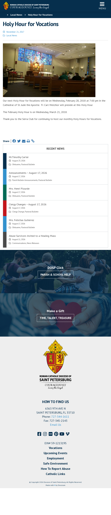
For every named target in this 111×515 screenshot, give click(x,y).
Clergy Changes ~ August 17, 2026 (27, 204)
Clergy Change (18, 211)
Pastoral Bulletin (28, 164)
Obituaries (16, 164)
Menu (102, 8)
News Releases (33, 243)
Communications (19, 243)
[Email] (23, 141)
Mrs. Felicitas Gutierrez (21, 220)
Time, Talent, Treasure (55, 318)
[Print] (28, 141)
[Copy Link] (32, 141)
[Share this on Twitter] (19, 141)
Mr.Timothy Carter (19, 157)
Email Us (55, 425)
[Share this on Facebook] (14, 141)
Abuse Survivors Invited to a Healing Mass (32, 235)
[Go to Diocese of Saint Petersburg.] (4, 14)
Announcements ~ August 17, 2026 (28, 173)
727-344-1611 (60, 417)
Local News (12, 35)
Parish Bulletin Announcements (25, 180)
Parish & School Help (55, 274)
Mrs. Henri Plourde (19, 188)
